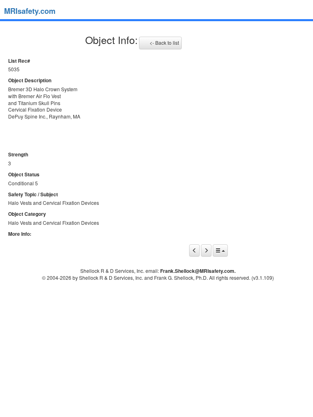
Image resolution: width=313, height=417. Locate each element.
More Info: (19, 233)
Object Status (24, 174)
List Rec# (19, 60)
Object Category (27, 214)
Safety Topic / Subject (33, 194)
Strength (18, 154)
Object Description (29, 80)
